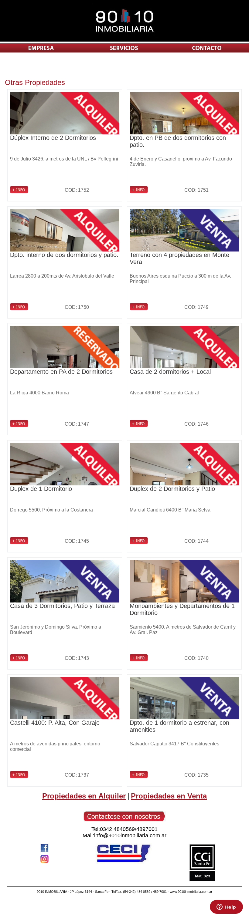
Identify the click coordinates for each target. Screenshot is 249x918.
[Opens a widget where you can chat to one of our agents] (226, 907)
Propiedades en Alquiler (84, 796)
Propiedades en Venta (169, 796)
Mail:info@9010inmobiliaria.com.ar (124, 835)
